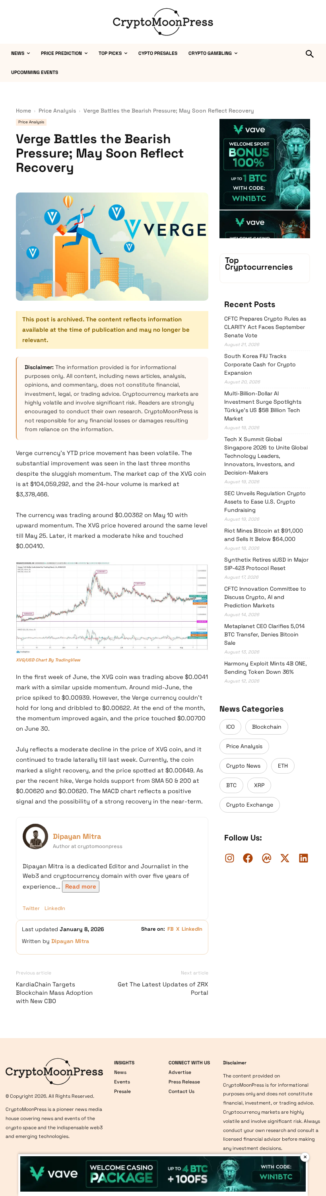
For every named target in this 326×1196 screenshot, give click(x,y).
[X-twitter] (285, 858)
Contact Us (181, 1091)
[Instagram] (229, 858)
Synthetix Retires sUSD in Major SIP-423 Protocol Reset (266, 564)
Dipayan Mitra (77, 836)
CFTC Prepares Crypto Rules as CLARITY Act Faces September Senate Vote (265, 327)
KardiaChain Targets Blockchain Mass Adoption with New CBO (54, 992)
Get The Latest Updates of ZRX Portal (163, 988)
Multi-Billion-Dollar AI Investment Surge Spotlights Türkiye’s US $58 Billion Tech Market (262, 406)
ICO (230, 726)
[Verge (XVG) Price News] (112, 608)
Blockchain (266, 726)
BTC (231, 785)
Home (23, 110)
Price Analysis (57, 110)
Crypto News (243, 765)
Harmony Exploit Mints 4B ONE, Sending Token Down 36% (265, 667)
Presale (122, 1091)
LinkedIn (55, 908)
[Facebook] (248, 858)
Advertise (180, 1072)
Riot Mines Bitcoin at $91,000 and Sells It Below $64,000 (263, 535)
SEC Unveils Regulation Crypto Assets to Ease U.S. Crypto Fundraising (265, 501)
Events (122, 1082)
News (120, 1072)
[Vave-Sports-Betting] (264, 207)
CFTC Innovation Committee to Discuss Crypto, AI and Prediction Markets (265, 597)
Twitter (31, 908)
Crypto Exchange (249, 804)
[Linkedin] (303, 858)
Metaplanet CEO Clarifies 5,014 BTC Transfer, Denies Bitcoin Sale (264, 634)
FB (170, 929)
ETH (283, 765)
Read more (80, 886)
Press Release (184, 1082)
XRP (259, 785)
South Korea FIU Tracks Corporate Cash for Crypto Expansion (260, 364)
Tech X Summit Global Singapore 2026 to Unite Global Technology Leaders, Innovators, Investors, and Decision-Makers (266, 456)
